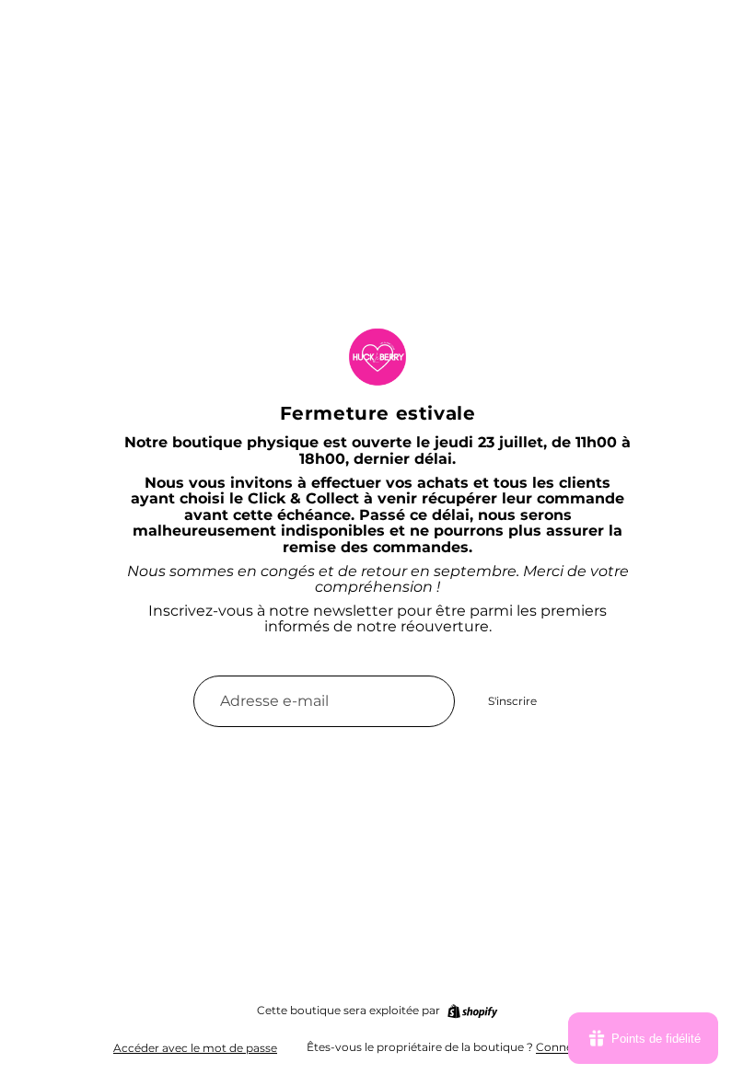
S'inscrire (512, 701)
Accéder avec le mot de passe (195, 1048)
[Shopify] (472, 1011)
